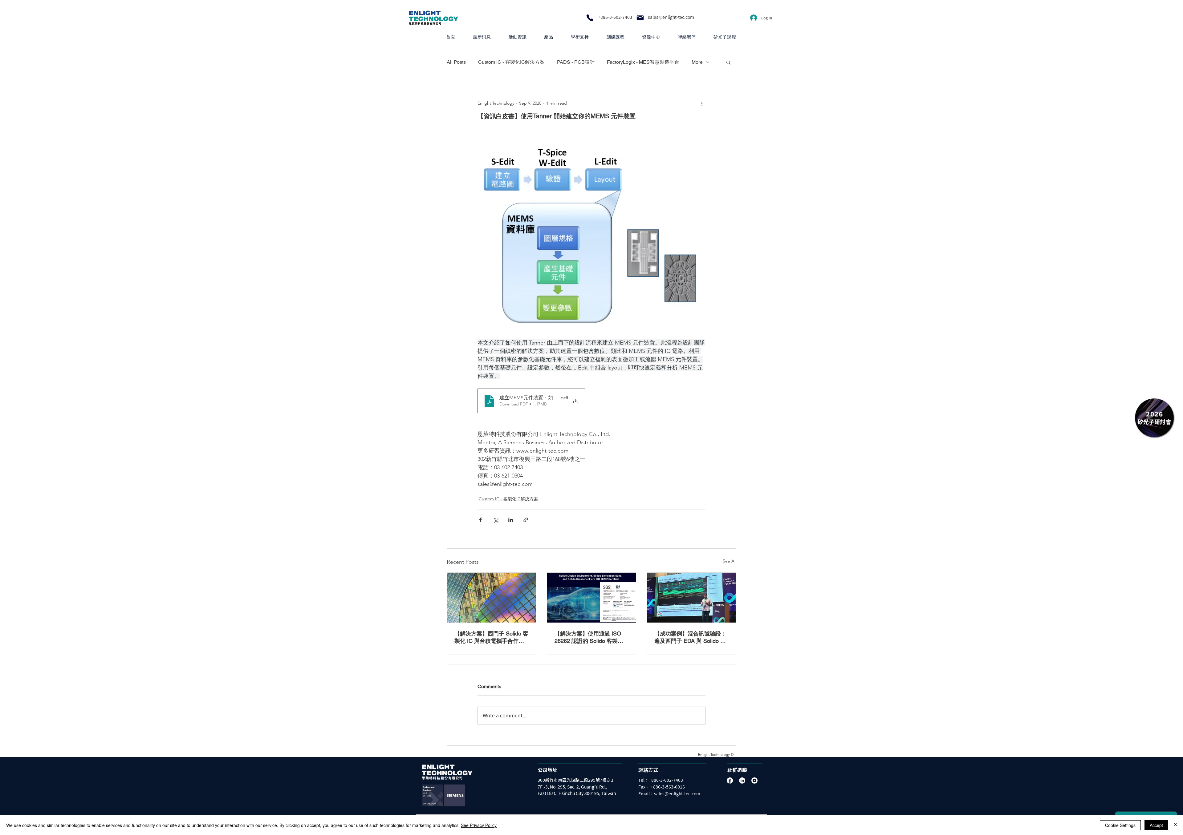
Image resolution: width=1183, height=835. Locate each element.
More (697, 62)
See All (729, 561)
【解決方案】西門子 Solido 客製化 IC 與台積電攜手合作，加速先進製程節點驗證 (491, 637)
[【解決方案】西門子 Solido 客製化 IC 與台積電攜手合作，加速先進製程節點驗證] (491, 598)
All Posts (456, 62)
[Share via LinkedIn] (511, 520)
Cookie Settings (1120, 825)
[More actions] (701, 103)
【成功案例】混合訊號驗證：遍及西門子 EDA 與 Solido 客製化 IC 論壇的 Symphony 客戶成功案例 (690, 637)
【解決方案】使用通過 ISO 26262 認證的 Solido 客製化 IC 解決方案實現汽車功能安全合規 (591, 637)
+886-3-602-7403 (615, 17)
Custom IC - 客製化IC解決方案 (511, 62)
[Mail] (640, 18)
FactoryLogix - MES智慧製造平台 (643, 62)
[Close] (1175, 825)
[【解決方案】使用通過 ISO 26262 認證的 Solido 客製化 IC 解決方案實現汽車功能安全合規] (591, 598)
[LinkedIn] (742, 780)
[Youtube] (754, 780)
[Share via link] (526, 520)
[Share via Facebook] (480, 520)
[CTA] (1154, 417)
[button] (548, 37)
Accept (1156, 825)
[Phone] (590, 18)
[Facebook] (730, 780)
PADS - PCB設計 (576, 62)
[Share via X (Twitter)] (495, 520)
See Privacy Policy (479, 825)
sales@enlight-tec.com (671, 17)
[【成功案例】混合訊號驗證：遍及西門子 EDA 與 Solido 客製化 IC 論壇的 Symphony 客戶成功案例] (691, 598)
